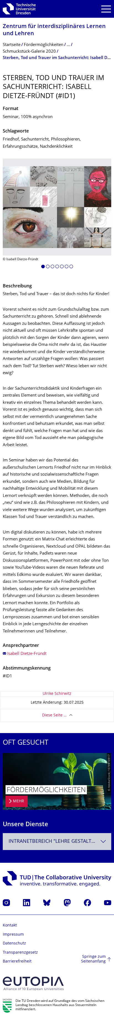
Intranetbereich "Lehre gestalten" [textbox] (54, 841)
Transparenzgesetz (20, 952)
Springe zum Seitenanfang (93, 959)
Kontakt (10, 925)
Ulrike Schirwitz (57, 694)
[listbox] (57, 216)
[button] (43, 267)
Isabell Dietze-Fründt (26, 654)
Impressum (13, 934)
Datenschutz (14, 943)
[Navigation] (106, 9)
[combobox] (57, 841)
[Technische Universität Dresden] (19, 9)
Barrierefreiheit (17, 961)
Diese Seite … (54, 715)
